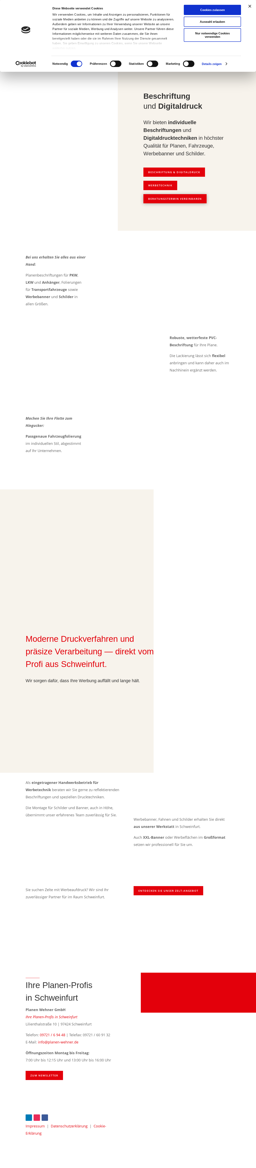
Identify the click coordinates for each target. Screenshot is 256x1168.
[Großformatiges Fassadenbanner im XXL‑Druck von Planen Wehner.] (202, 792)
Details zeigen (212, 64)
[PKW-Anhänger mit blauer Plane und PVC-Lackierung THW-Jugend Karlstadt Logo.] (128, 355)
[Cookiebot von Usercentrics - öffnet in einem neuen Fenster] (25, 64)
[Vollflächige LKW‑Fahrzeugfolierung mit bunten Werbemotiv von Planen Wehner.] (128, 435)
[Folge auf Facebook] (45, 1117)
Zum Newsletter (44, 1075)
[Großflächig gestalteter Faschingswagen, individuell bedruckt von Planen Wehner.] (128, 861)
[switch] (115, 64)
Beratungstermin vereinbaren (175, 199)
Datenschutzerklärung (69, 1126)
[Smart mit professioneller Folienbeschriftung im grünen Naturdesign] (141, 533)
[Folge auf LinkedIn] (29, 1117)
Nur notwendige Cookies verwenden (212, 35)
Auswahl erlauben (212, 21)
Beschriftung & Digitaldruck (174, 172)
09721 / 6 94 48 (52, 1034)
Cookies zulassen (212, 10)
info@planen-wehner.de (58, 1042)
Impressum (35, 1126)
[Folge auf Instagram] (37, 1117)
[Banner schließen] (249, 6)
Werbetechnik (160, 185)
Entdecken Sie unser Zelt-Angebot (168, 890)
